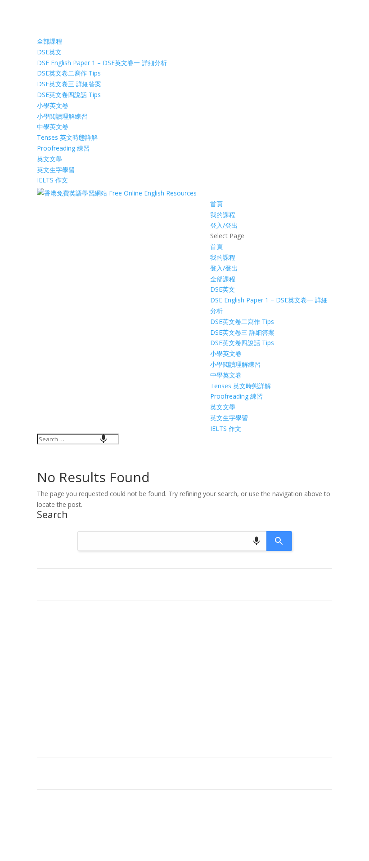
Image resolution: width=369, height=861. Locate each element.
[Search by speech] (103, 439)
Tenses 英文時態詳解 (67, 137)
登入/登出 (224, 225)
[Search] (279, 541)
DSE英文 (49, 52)
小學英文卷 (52, 105)
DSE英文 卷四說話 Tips (69, 94)
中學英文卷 (52, 126)
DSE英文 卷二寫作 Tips (69, 73)
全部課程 (49, 41)
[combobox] (78, 439)
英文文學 (49, 159)
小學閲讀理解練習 (62, 116)
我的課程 (222, 214)
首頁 (216, 204)
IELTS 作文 (52, 180)
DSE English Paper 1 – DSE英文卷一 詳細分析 (102, 62)
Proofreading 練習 (63, 148)
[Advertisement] (184, 681)
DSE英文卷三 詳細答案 (69, 84)
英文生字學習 (56, 169)
